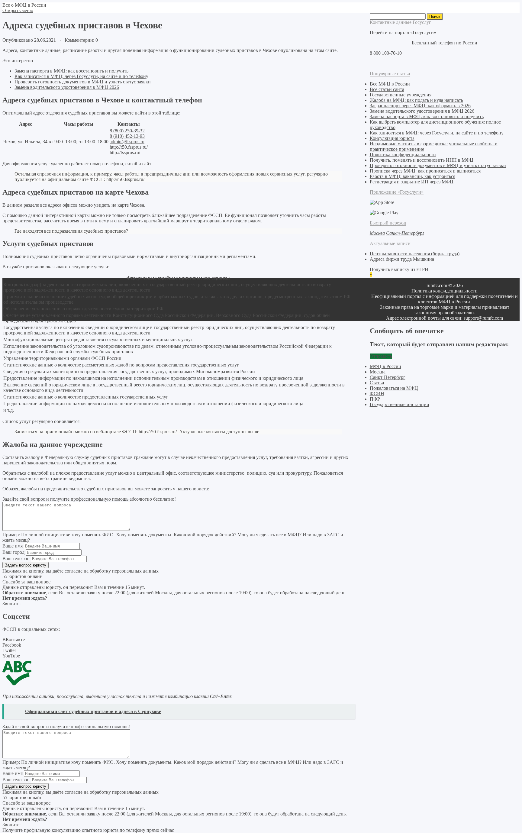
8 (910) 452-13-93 (127, 136)
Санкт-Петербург (387, 377)
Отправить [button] (381, 356)
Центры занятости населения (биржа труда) (414, 253)
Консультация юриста (392, 138)
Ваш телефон (16, 558)
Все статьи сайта (387, 89)
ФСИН (377, 393)
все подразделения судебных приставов (85, 231)
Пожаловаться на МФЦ (394, 388)
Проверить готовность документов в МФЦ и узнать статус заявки (82, 81)
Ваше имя (12, 545)
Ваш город (13, 552)
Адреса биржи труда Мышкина (402, 259)
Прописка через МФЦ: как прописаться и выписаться (425, 170)
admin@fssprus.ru (127, 141)
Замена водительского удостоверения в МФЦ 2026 (66, 87)
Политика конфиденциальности (403, 154)
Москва (377, 371)
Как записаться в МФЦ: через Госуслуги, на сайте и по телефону (81, 76)
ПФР (375, 399)
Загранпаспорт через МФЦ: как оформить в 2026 (420, 105)
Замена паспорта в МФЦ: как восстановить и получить (71, 70)
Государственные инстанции (399, 404)
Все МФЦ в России (390, 83)
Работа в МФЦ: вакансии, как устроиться (412, 176)
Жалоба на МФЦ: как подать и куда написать (416, 100)
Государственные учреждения (400, 94)
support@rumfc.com (483, 318)
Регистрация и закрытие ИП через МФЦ (411, 181)
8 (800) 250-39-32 (127, 130)
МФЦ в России (385, 366)
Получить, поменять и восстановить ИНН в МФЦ (421, 160)
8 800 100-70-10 (386, 53)
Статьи (377, 382)
